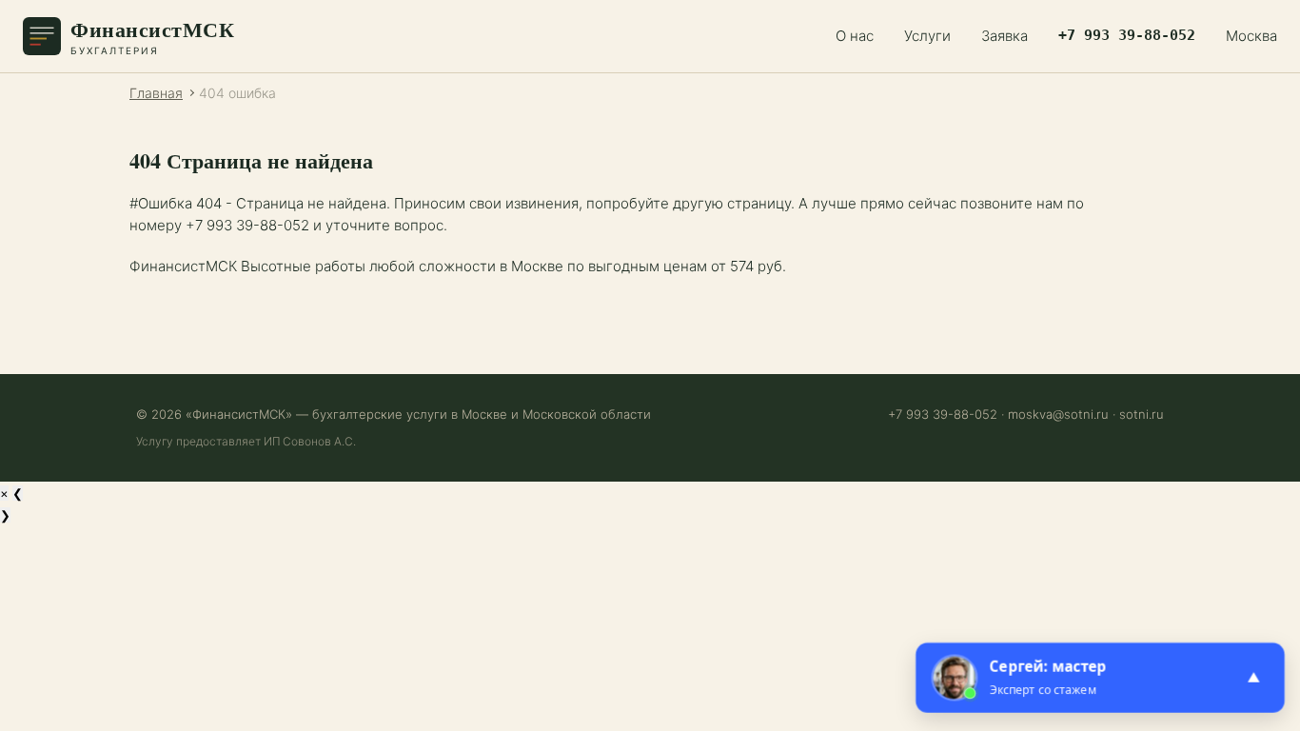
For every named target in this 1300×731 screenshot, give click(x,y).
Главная (156, 93)
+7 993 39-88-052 (1126, 35)
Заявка (1004, 36)
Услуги (927, 36)
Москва (1251, 36)
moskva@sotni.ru (1058, 414)
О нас (855, 36)
